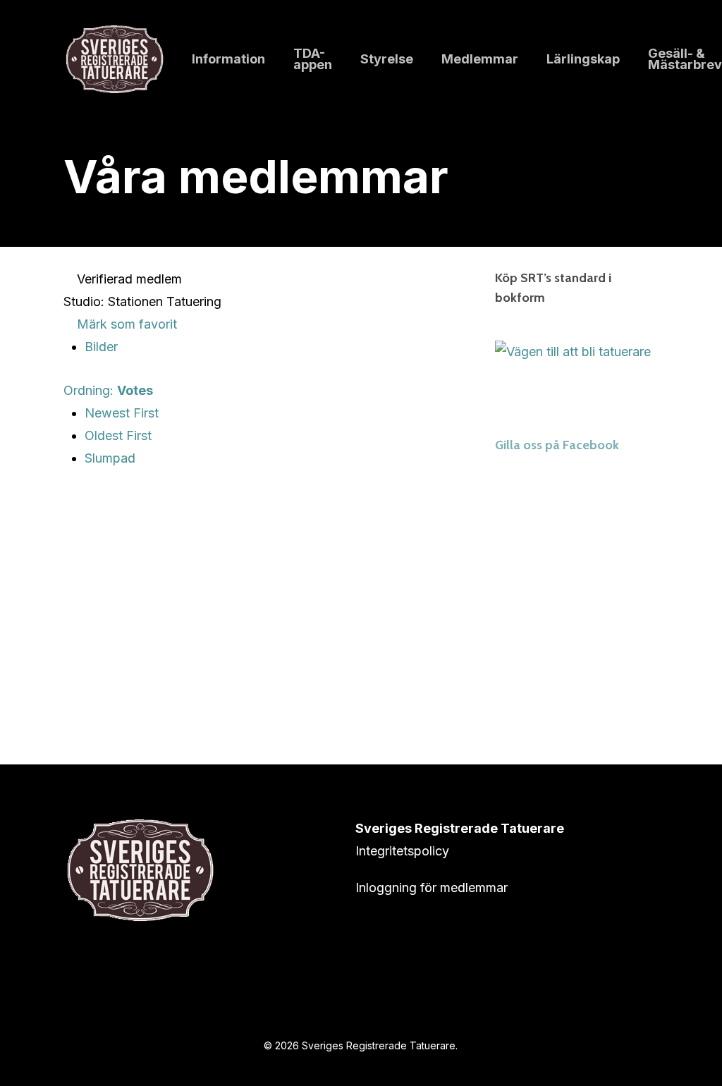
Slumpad (110, 458)
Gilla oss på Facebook (557, 445)
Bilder (101, 346)
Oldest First (118, 435)
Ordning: (108, 390)
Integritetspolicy (402, 850)
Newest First (122, 412)
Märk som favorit (125, 324)
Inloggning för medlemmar (431, 887)
